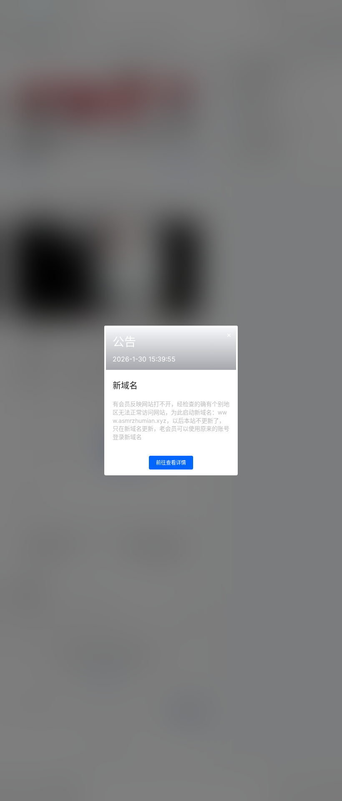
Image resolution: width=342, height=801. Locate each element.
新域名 (125, 386)
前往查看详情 (171, 463)
